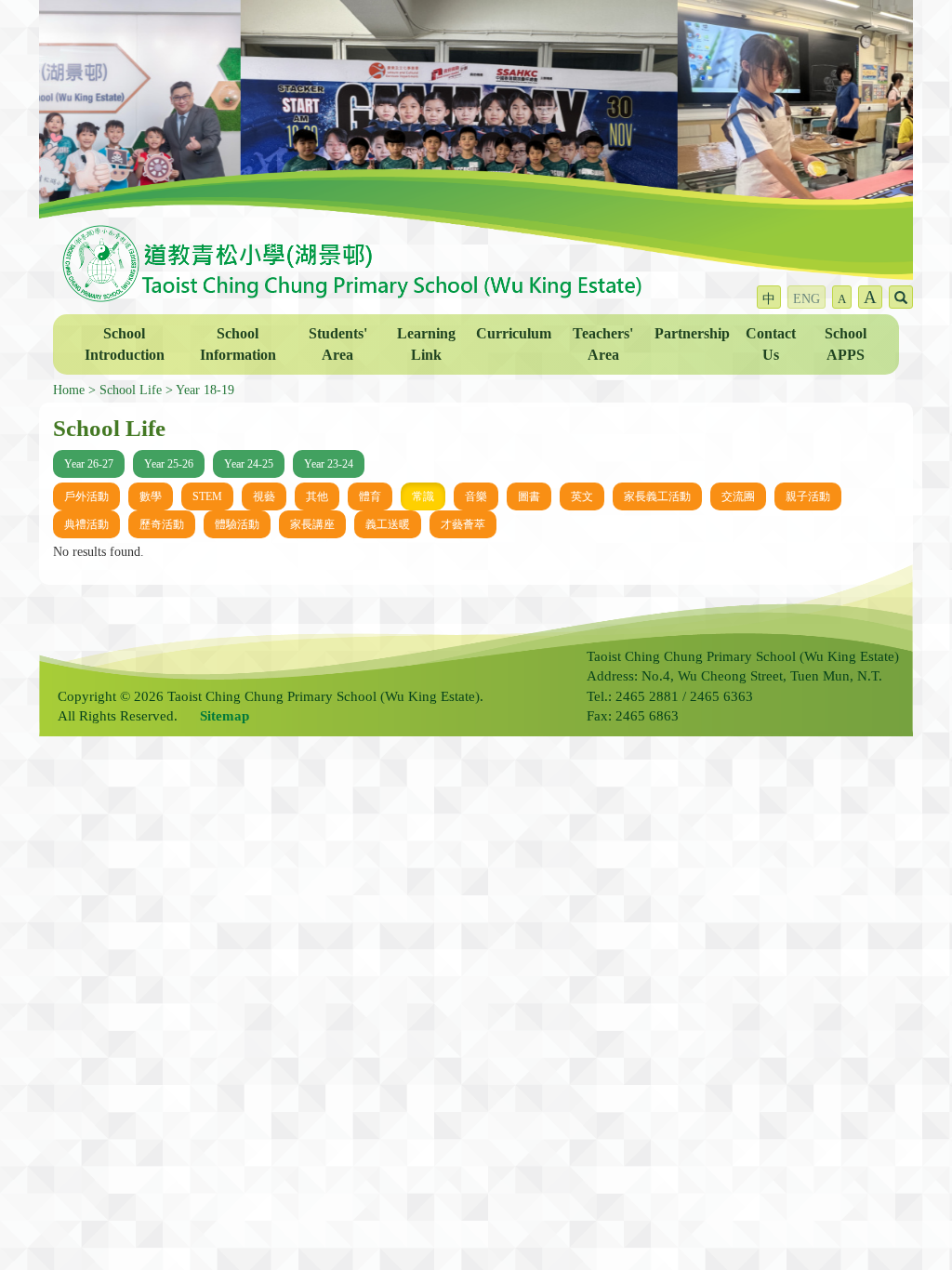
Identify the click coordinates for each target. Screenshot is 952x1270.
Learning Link (426, 344)
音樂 (476, 496)
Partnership (692, 333)
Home (69, 390)
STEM (207, 496)
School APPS (845, 344)
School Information (238, 344)
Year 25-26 (168, 463)
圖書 (529, 496)
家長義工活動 (657, 496)
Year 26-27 (88, 463)
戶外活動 (86, 496)
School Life (130, 390)
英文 (582, 496)
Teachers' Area (603, 344)
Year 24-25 (248, 463)
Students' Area (338, 344)
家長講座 (312, 524)
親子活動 (808, 496)
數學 (150, 496)
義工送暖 (387, 524)
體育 (370, 496)
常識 (423, 496)
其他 (317, 496)
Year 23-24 (328, 463)
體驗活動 (237, 524)
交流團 (738, 496)
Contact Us (771, 344)
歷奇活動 (161, 524)
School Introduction (125, 344)
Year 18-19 (205, 390)
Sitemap (224, 715)
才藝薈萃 (463, 524)
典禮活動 (86, 524)
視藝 (264, 496)
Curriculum (513, 333)
